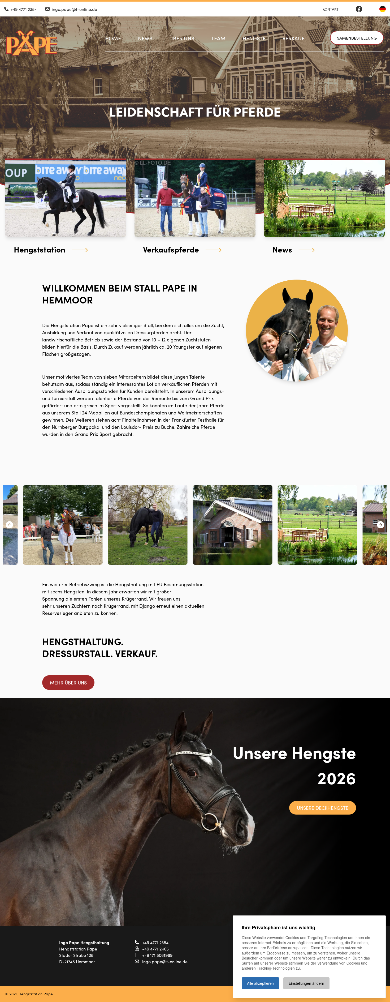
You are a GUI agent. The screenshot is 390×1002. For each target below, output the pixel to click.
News (145, 38)
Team (218, 38)
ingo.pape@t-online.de (165, 961)
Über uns (181, 38)
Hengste (254, 38)
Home (113, 38)
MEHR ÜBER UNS (68, 682)
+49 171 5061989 (157, 955)
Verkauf (294, 38)
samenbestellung (357, 38)
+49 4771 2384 (155, 942)
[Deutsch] (382, 9)
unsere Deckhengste (322, 807)
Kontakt (331, 9)
